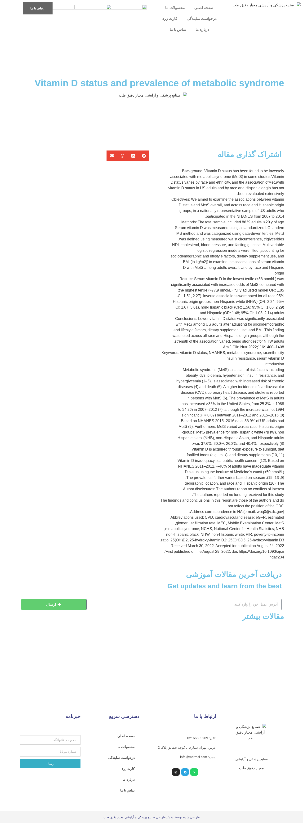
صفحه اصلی (204, 8)
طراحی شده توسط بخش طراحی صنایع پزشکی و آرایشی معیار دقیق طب (151, 817)
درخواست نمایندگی (202, 19)
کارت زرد (169, 19)
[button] (143, 155)
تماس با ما (178, 29)
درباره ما (202, 29)
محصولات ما (175, 8)
